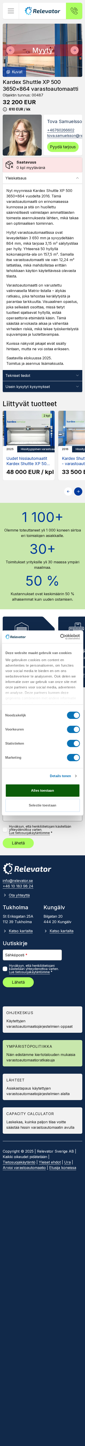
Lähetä (18, 843)
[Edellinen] (10, 50)
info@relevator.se (18, 880)
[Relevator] (27, 869)
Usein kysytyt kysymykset (27, 386)
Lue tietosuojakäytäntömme (29, 832)
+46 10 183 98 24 (18, 886)
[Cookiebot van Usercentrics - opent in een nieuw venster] (60, 637)
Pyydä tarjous (63, 146)
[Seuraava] (74, 50)
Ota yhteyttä (19, 895)
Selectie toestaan (42, 805)
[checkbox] (5, 829)
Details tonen (60, 776)
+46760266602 (60, 130)
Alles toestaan (42, 790)
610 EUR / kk (19, 109)
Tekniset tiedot (17, 375)
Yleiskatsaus (16, 178)
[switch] (73, 729)
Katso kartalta (21, 931)
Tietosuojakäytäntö (19, 1162)
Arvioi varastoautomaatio (24, 1167)
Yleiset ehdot (50, 1162)
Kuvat (17, 71)
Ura (67, 1162)
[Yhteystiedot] (74, 11)
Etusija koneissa (62, 1167)
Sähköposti (16, 954)
